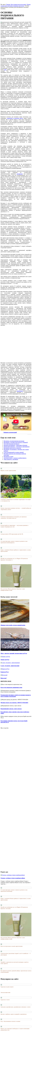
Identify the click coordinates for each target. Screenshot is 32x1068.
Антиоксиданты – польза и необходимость (15, 458)
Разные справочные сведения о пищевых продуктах (16, 5)
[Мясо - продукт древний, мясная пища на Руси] (15, 650)
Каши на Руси (5, 672)
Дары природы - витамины (11, 459)
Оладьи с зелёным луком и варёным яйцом (13, 878)
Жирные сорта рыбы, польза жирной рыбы (13, 625)
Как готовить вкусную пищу (18, 4)
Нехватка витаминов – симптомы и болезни (15, 445)
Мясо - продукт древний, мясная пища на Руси (14, 653)
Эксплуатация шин (5, 992)
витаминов (20, 174)
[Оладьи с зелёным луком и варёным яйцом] (13, 875)
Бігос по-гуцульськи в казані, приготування (12, 946)
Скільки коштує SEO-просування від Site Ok (12, 534)
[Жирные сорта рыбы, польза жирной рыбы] (15, 622)
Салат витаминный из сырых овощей (14, 452)
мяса (5, 69)
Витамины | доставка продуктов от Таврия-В (16, 442)
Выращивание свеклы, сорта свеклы (11, 708)
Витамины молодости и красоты (12, 448)
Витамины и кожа (8, 456)
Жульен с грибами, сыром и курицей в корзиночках (14, 1014)
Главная (8, 4)
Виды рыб (3, 678)
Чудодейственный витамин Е (11, 443)
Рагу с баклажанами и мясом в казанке (10, 1021)
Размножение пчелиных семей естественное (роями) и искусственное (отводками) (16, 695)
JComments (29, 434)
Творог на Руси (5, 659)
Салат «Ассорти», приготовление (10, 665)
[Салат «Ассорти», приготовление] (10, 662)
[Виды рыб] (4, 675)
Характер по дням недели (7, 986)
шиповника (20, 391)
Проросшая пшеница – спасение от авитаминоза (16, 446)
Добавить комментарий (10, 432)
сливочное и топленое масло (15, 118)
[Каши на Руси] (5, 669)
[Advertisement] (16, 344)
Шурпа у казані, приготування (8, 470)
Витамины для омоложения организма (14, 441)
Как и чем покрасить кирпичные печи (11, 687)
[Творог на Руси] (5, 656)
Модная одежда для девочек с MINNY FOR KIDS (14, 702)
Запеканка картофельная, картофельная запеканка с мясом (15, 1007)
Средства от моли (5, 999)
